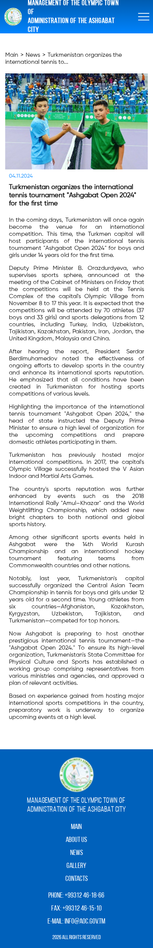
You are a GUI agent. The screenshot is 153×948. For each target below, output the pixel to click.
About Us (76, 840)
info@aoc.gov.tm (85, 921)
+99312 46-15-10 (82, 908)
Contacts (76, 879)
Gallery (76, 866)
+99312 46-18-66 (84, 895)
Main (11, 55)
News (33, 55)
